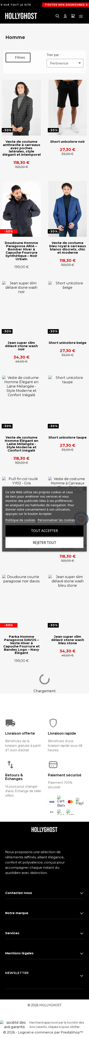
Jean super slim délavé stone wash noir (21, 346)
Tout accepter (44, 530)
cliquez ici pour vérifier (64, 1026)
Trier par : (53, 55)
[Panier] (73, 16)
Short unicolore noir (67, 141)
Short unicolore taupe (67, 437)
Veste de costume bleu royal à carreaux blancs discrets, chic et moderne (67, 248)
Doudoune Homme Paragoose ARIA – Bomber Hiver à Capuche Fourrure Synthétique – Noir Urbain (21, 251)
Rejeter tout (44, 542)
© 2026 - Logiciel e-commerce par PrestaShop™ (43, 1032)
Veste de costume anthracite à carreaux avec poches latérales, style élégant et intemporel (21, 148)
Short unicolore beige (67, 343)
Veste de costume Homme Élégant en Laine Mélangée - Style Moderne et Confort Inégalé (21, 443)
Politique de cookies (20, 520)
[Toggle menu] (81, 16)
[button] (18, 57)
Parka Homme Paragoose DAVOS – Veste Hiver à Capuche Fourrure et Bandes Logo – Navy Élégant (21, 644)
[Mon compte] (65, 16)
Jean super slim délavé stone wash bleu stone (67, 639)
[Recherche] (57, 16)
